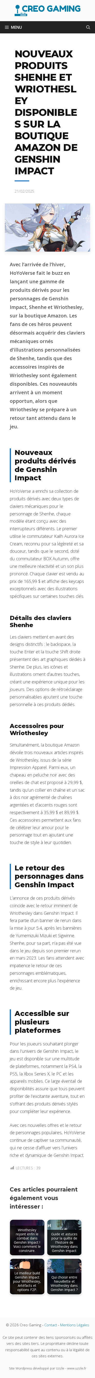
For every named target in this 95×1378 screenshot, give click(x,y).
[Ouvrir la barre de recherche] (88, 27)
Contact (50, 1324)
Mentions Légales (74, 1324)
